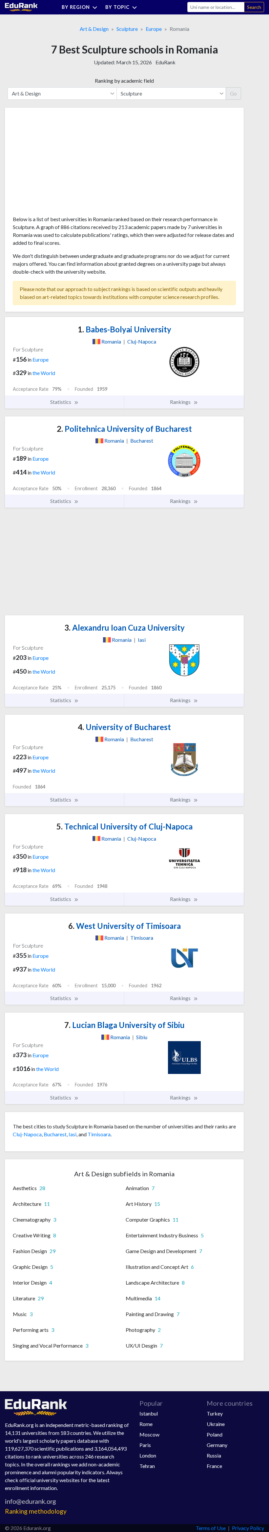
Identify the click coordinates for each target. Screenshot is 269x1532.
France (214, 1466)
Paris (145, 1445)
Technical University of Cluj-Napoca (124, 826)
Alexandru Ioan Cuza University (124, 627)
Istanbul (148, 1413)
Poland (214, 1434)
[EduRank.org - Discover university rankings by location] (21, 6)
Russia (214, 1455)
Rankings (181, 402)
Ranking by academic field (124, 80)
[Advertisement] (62, 164)
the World (43, 373)
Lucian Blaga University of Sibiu (124, 1025)
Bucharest (55, 1134)
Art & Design (94, 29)
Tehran (147, 1466)
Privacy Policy (248, 1528)
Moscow (149, 1434)
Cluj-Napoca (27, 1134)
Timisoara (99, 1134)
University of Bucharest (124, 727)
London (147, 1455)
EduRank (165, 62)
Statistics (61, 402)
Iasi (72, 1134)
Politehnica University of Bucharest (124, 428)
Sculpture (127, 29)
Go (233, 93)
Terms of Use (211, 1528)
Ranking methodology (36, 1511)
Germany (217, 1445)
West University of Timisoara (124, 926)
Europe (154, 29)
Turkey (215, 1413)
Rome (146, 1424)
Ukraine (216, 1424)
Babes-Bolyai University (124, 329)
